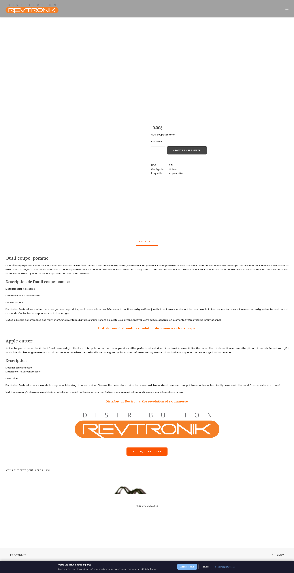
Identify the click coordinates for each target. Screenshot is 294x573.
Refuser (205, 566)
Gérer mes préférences (225, 567)
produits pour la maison (82, 309)
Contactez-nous (28, 313)
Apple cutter (176, 173)
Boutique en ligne (147, 451)
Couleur (10, 302)
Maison (173, 169)
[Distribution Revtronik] (32, 8)
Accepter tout (187, 566)
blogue (20, 319)
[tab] (147, 243)
